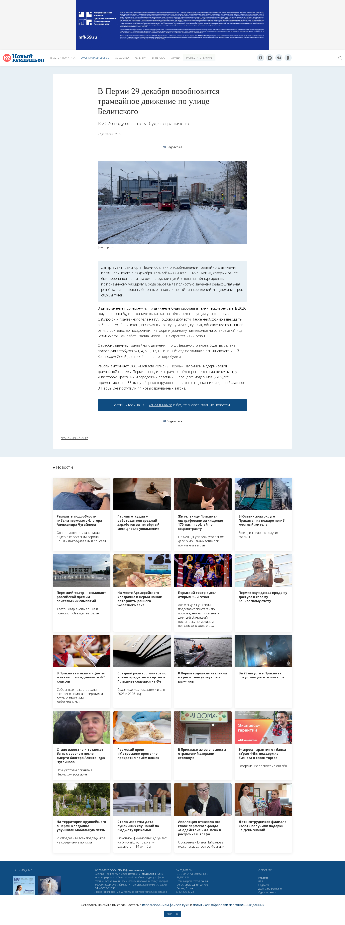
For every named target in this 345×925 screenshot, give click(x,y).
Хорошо (172, 914)
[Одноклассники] (288, 57)
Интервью (158, 57)
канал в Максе (160, 404)
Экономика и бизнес (95, 57)
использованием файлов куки (165, 905)
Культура (140, 57)
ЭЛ (105, 888)
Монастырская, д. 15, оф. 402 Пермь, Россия (192, 886)
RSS (260, 881)
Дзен (261, 888)
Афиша (175, 57)
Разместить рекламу (199, 57)
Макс (267, 888)
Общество (122, 57)
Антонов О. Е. (206, 881)
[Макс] (269, 57)
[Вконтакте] (279, 57)
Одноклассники (267, 892)
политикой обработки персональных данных (228, 905)
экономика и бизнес (74, 438)
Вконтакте (276, 888)
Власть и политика (62, 57)
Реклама (263, 878)
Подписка (263, 885)
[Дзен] (260, 57)
